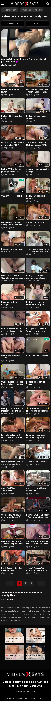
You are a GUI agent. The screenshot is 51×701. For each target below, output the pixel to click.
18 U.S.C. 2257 (22, 686)
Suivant (41, 583)
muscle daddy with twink (33, 10)
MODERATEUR (36, 686)
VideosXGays (18, 698)
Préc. (10, 583)
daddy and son (9, 10)
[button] (44, 9)
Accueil (7, 682)
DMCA (11, 686)
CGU (46, 682)
